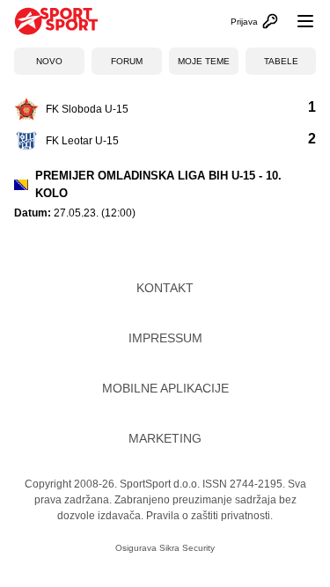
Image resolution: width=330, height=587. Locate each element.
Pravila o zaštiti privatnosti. (209, 516)
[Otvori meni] (297, 21)
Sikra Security (187, 548)
